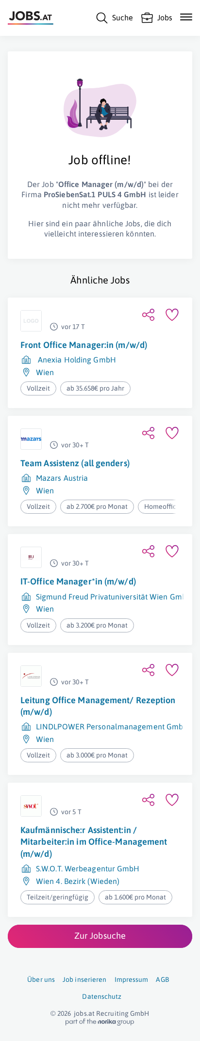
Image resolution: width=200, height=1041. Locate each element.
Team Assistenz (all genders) (75, 463)
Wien (45, 372)
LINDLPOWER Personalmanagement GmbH (112, 726)
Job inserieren (84, 979)
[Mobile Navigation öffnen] (186, 17)
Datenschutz (101, 996)
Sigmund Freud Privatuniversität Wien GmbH (114, 596)
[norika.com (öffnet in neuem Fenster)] (100, 1022)
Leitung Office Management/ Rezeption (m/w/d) (98, 706)
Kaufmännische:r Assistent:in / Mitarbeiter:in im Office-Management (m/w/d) (93, 842)
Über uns (41, 979)
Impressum (132, 979)
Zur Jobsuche (100, 936)
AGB (162, 979)
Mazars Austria (62, 477)
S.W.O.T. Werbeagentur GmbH (88, 868)
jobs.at (84, 1013)
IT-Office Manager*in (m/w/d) (78, 581)
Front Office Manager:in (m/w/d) (83, 345)
